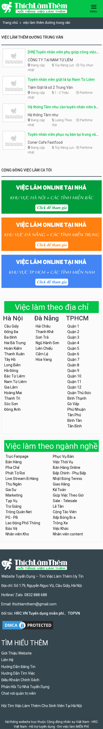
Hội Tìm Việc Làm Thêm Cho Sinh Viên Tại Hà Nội (41, 706)
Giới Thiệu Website (16, 653)
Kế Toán (59, 490)
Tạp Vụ (11, 501)
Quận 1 (73, 326)
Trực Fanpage (17, 456)
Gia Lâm (11, 387)
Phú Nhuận (76, 409)
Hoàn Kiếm (13, 348)
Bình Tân (74, 420)
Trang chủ (10, 23)
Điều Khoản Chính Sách (20, 680)
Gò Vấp (73, 404)
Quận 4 (73, 343)
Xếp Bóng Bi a (64, 517)
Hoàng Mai (13, 393)
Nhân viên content (68, 534)
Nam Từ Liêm (15, 382)
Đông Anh (12, 409)
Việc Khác (61, 528)
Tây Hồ (10, 359)
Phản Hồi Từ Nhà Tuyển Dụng (25, 687)
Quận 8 (73, 365)
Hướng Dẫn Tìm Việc (18, 673)
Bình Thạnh (76, 398)
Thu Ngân (14, 484)
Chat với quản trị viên (18, 693)
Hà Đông (11, 370)
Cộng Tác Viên (65, 512)
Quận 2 (73, 332)
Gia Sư (11, 490)
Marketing (14, 495)
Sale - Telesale (65, 501)
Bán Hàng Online (66, 467)
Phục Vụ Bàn (63, 456)
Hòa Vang (44, 359)
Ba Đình (10, 337)
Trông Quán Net (19, 512)
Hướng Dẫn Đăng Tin (18, 667)
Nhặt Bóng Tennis (67, 478)
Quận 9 (73, 370)
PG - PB (12, 517)
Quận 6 (73, 354)
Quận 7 (73, 359)
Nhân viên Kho (17, 534)
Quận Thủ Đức (79, 393)
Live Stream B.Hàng (22, 478)
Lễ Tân (58, 506)
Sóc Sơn (11, 404)
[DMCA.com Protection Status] (27, 625)
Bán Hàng (14, 462)
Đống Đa (11, 332)
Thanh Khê (45, 332)
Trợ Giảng (13, 506)
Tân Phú (74, 415)
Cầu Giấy (11, 326)
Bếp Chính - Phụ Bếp (69, 473)
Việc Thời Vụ (63, 462)
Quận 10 (74, 376)
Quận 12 (74, 387)
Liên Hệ (7, 660)
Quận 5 (73, 348)
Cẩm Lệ (42, 354)
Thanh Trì (12, 398)
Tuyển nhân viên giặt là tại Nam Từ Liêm (61, 79)
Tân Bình (74, 426)
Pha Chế (12, 467)
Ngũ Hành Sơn (47, 343)
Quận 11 (74, 382)
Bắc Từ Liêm (14, 376)
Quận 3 (73, 337)
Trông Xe (60, 523)
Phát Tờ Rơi (15, 473)
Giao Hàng (61, 484)
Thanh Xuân (14, 354)
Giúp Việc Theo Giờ (68, 495)
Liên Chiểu (44, 348)
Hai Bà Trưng (15, 343)
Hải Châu (43, 326)
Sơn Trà (42, 337)
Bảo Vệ (11, 528)
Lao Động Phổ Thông (23, 523)
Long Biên (12, 365)
